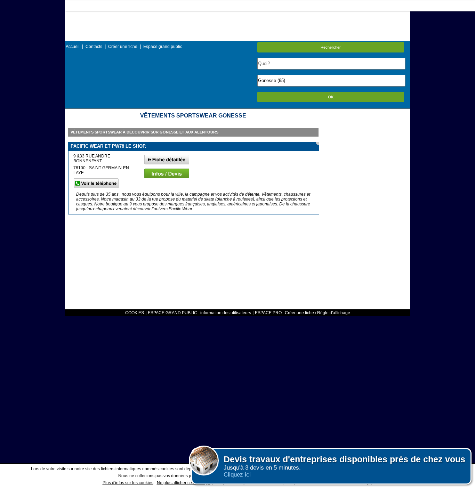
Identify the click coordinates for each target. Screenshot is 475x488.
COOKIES (134, 312)
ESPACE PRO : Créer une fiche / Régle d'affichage (302, 312)
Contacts (94, 46)
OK (330, 97)
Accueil (73, 46)
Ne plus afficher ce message (183, 482)
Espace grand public (162, 46)
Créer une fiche (122, 46)
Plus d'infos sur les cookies (128, 482)
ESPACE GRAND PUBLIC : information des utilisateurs (199, 312)
